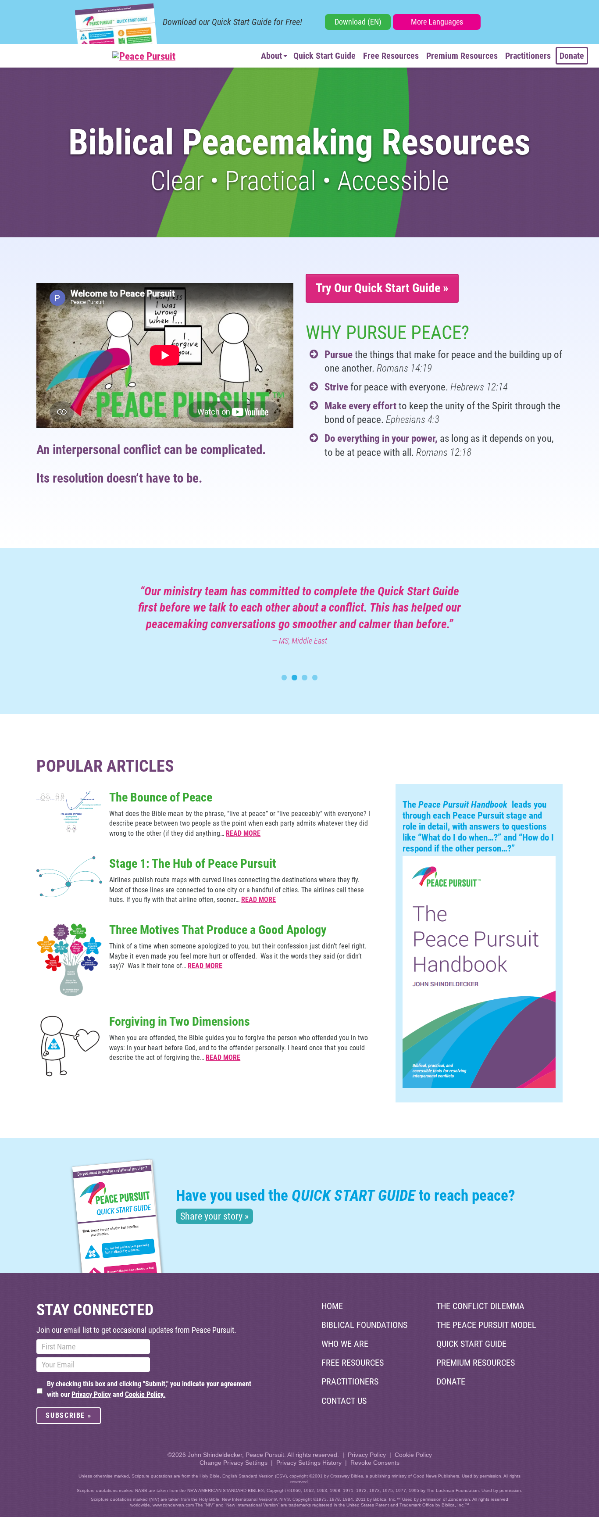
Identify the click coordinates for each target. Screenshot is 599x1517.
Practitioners (528, 55)
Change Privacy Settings (233, 1462)
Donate (572, 55)
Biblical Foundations (364, 1325)
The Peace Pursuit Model (486, 1325)
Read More (243, 833)
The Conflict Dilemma (480, 1306)
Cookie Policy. (145, 1394)
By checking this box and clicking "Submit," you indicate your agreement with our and (149, 1389)
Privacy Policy (91, 1394)
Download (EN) (358, 21)
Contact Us (344, 1401)
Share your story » (214, 1216)
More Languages (437, 21)
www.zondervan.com (173, 1505)
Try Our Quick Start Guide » (382, 288)
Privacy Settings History (309, 1462)
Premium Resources (462, 55)
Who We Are (344, 1344)
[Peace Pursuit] (93, 56)
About (271, 55)
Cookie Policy (413, 1454)
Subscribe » (68, 1415)
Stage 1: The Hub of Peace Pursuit (192, 863)
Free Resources (391, 55)
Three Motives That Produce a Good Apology (218, 930)
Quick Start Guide (324, 55)
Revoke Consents (374, 1462)
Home (332, 1306)
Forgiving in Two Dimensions (179, 1021)
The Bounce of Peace (160, 797)
